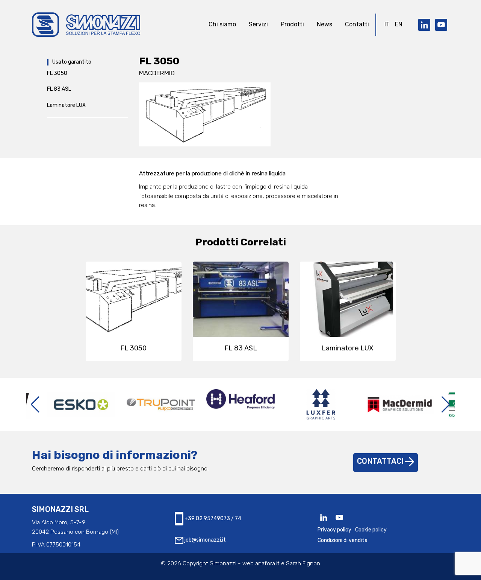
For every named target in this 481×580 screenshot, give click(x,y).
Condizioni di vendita (343, 540)
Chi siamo (222, 24)
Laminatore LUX (66, 105)
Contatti (357, 24)
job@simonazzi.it (204, 540)
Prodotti (292, 24)
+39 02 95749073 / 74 (212, 518)
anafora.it (267, 563)
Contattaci (381, 461)
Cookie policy (371, 530)
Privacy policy (334, 530)
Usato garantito (71, 62)
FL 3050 (57, 73)
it (387, 24)
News (324, 24)
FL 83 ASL (59, 89)
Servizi (258, 24)
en (398, 24)
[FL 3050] (205, 114)
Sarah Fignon (303, 563)
